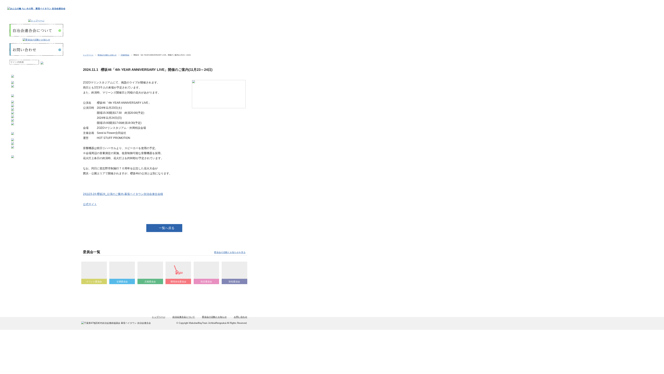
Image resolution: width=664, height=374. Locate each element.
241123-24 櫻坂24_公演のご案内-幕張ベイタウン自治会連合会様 (123, 193)
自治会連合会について (183, 317)
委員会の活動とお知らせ (107, 55)
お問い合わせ (240, 317)
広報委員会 (125, 55)
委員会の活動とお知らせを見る (230, 252)
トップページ (88, 55)
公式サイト (90, 204)
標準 (47, 62)
